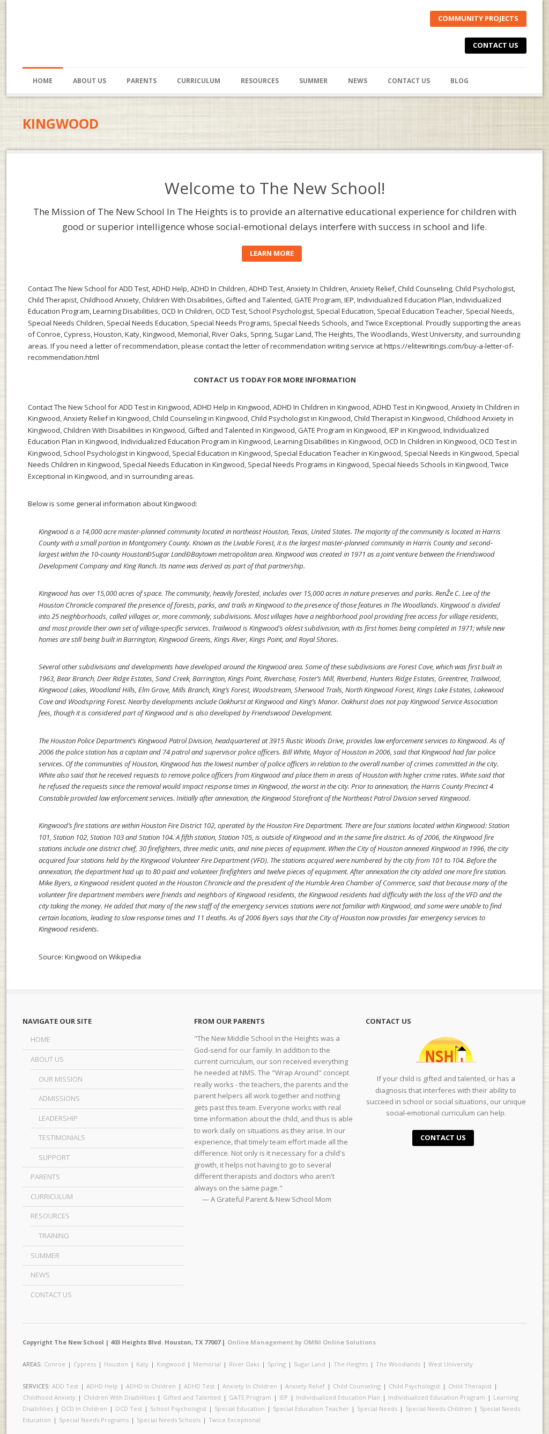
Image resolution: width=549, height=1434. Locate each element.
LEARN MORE (272, 253)
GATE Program (250, 1397)
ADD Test (65, 1386)
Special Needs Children (438, 1409)
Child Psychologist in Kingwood (301, 418)
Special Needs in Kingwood (448, 453)
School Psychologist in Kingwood (116, 453)
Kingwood (171, 1364)
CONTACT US (495, 45)
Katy (142, 1364)
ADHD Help (102, 1386)
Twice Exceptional (235, 1420)
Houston (116, 1364)
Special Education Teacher (311, 1409)
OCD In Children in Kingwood (430, 441)
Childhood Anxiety (49, 1397)
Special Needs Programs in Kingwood (308, 464)
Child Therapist (470, 1386)
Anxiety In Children (249, 1386)
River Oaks (244, 1364)
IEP (283, 1397)
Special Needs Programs (94, 1420)
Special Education (239, 1409)
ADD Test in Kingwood (154, 407)
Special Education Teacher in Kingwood (337, 453)
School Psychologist (178, 1409)
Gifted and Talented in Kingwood (241, 430)
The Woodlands (398, 1364)
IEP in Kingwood (414, 430)
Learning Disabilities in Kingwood (327, 441)
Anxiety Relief (305, 1386)
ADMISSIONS (59, 1098)
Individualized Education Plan (338, 1397)
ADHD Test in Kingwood (410, 407)
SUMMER (313, 80)
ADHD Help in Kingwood (231, 407)
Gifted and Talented (192, 1397)
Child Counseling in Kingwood (200, 418)
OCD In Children (84, 1409)
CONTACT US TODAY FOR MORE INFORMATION (275, 380)
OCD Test (128, 1409)
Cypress (84, 1364)
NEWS (357, 80)
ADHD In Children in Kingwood (321, 407)
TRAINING (54, 1235)
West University (450, 1364)
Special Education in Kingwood (221, 453)
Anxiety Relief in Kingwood (106, 418)
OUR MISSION (61, 1079)
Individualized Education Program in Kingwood (196, 441)
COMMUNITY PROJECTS (478, 18)
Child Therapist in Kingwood (399, 418)
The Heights (350, 1364)
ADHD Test (199, 1386)
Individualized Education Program (436, 1397)
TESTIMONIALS (62, 1137)
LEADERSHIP (58, 1118)
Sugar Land (309, 1364)
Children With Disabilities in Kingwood (124, 430)
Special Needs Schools (169, 1420)
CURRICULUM (198, 80)
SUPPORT (54, 1157)
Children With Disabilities (119, 1397)
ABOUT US (47, 1059)
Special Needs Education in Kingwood (183, 464)
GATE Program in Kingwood (342, 430)
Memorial (207, 1364)
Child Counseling (357, 1386)
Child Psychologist (414, 1386)
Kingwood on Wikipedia (103, 957)
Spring (277, 1364)
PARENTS (142, 80)
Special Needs (377, 1409)
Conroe (54, 1364)
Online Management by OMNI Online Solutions (301, 1342)
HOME (43, 80)
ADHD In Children (151, 1386)
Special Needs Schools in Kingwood (429, 464)
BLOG (459, 80)
